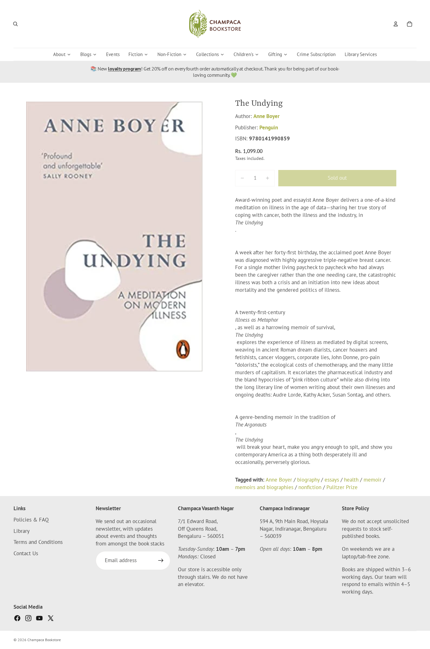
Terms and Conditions (38, 542)
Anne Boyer (266, 116)
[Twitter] (50, 618)
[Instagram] (28, 618)
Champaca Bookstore (44, 639)
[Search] (15, 24)
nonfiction (309, 487)
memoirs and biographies (264, 487)
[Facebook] (17, 618)
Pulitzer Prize (342, 487)
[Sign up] (160, 560)
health (351, 479)
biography (308, 479)
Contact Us (26, 553)
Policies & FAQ (31, 519)
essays (332, 479)
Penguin (268, 127)
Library (22, 531)
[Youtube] (39, 618)
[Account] (396, 24)
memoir (373, 479)
